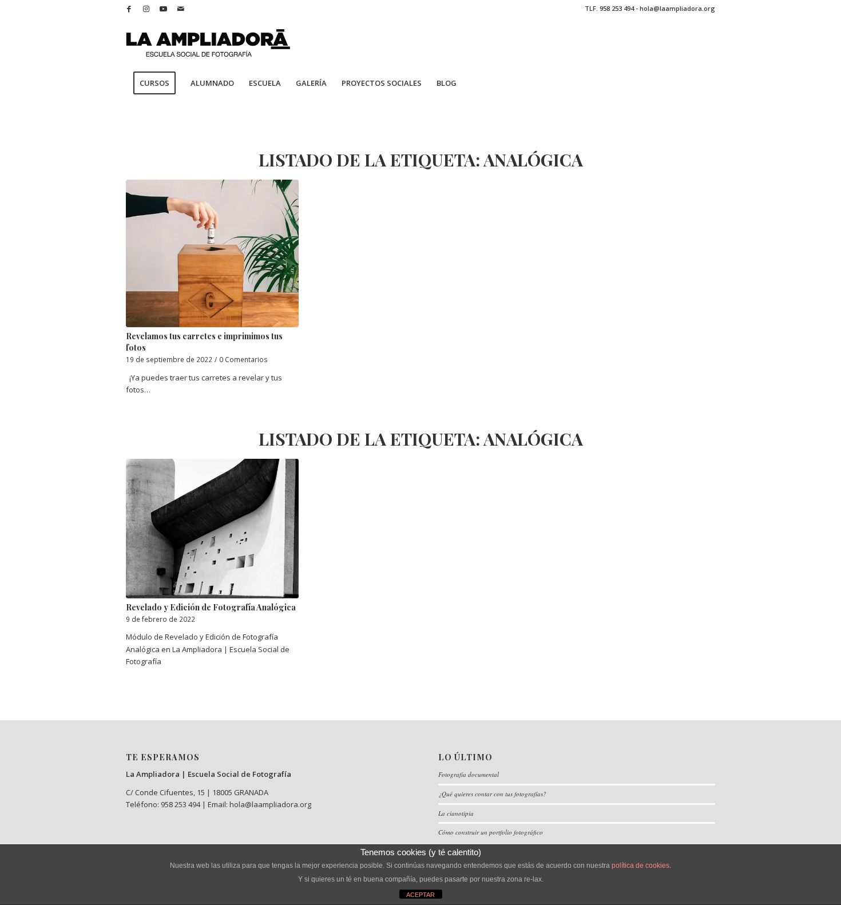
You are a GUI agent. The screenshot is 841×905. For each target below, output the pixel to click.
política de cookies (640, 866)
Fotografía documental (468, 774)
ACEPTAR (420, 894)
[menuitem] (154, 83)
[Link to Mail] (180, 8)
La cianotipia (456, 813)
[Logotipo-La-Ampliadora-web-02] (208, 43)
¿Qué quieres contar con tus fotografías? (492, 793)
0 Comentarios (243, 359)
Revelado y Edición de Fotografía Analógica (211, 607)
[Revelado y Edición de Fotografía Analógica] (212, 528)
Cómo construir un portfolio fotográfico (490, 832)
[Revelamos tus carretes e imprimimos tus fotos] (212, 253)
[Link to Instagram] (146, 8)
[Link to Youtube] (163, 8)
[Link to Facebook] (129, 8)
